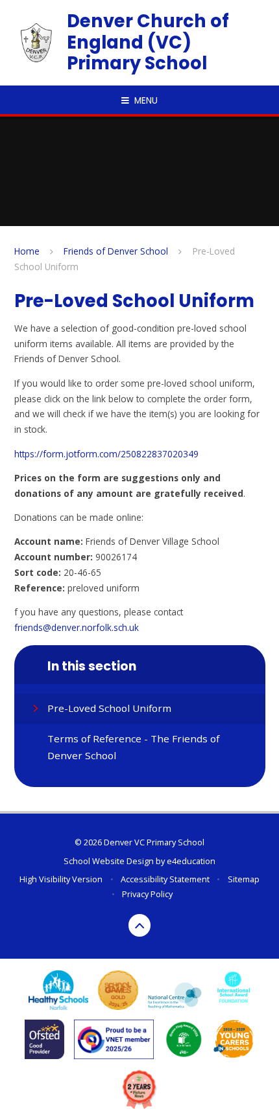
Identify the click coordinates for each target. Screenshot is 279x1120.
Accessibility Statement (165, 879)
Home (27, 251)
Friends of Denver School (116, 251)
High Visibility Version (61, 879)
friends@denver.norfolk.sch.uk (76, 627)
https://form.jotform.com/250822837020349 (106, 454)
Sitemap (244, 879)
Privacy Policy (147, 894)
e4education (191, 861)
